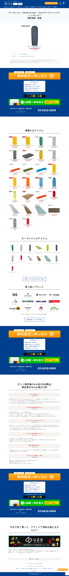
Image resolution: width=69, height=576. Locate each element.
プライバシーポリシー (39, 568)
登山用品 (20, 3)
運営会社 (32, 568)
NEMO (54, 304)
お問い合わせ (51, 568)
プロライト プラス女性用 (21, 262)
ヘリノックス (54, 297)
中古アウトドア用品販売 (21, 568)
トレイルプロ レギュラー (12, 253)
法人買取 (28, 568)
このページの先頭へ (35, 559)
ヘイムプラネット (28, 297)
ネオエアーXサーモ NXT (48, 263)
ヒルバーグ (28, 304)
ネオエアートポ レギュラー (21, 253)
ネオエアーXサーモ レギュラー (56, 263)
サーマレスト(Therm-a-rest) (23, 54)
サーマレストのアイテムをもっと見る (35, 279)
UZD (9, 549)
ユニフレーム (41, 304)
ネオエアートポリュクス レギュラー (30, 253)
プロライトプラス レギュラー (12, 272)
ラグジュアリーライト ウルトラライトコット (38, 253)
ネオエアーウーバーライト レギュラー (56, 253)
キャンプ (15, 3)
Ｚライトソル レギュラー (12, 263)
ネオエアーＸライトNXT (48, 252)
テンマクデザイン (15, 304)
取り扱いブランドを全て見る (35, 319)
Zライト (39, 263)
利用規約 (45, 568)
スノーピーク (41, 297)
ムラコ (15, 297)
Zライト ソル (30, 263)
